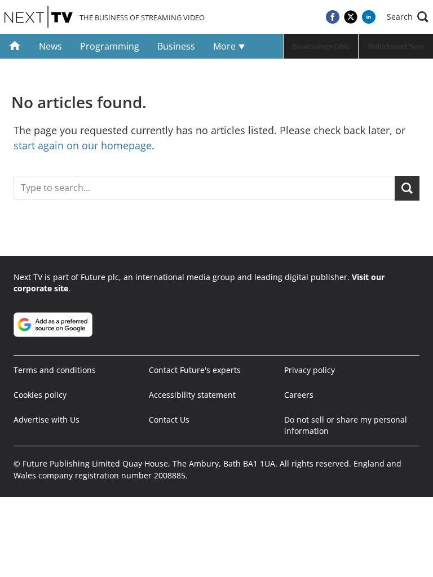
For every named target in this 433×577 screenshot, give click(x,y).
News (50, 46)
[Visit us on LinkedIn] (368, 17)
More (225, 46)
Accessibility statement (192, 394)
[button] (407, 17)
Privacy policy (309, 370)
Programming (109, 46)
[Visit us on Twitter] (350, 17)
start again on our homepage (83, 145)
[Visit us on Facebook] (332, 17)
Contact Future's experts (195, 370)
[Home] (15, 46)
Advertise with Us (46, 419)
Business (176, 46)
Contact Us (169, 419)
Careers (298, 394)
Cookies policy (40, 394)
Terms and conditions (55, 370)
